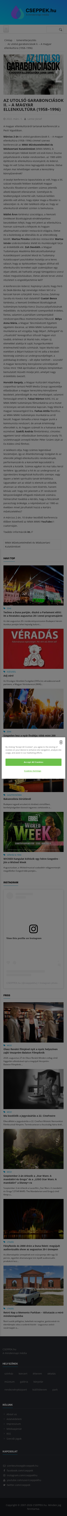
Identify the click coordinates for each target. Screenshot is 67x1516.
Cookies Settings (32, 771)
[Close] (61, 742)
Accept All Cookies (33, 762)
